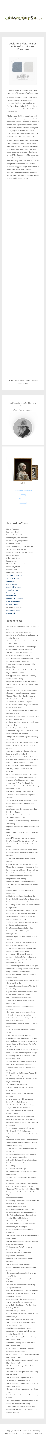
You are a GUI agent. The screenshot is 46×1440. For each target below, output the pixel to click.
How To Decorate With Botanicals (19, 1099)
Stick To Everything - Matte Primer (19, 546)
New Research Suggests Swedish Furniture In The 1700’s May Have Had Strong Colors (20, 931)
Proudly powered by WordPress (30, 1433)
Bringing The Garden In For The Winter (21, 681)
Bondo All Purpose (13, 587)
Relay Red (11, 169)
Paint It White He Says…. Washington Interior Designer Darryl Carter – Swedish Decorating (22, 1122)
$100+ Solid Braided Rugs (16, 1169)
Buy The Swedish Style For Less (18, 997)
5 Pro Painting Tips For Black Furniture (21, 1128)
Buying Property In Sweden (16, 1102)
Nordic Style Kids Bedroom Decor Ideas (21, 850)
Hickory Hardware (13, 610)
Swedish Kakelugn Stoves (16, 1206)
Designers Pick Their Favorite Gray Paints (22, 1183)
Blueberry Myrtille (23, 155)
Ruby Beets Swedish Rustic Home (19, 1319)
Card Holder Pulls (13, 601)
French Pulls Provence (14, 599)
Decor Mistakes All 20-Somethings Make (22, 742)
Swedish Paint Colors (21, 380)
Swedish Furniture (23, 11)
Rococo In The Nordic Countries (18, 632)
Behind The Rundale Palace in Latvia (20, 896)
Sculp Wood (11, 581)
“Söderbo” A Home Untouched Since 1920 (22, 1189)
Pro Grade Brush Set (14, 532)
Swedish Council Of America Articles (20, 881)
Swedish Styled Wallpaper (16, 1227)
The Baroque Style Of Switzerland (19, 1264)
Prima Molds (11, 596)
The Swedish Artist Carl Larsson (18, 1131)
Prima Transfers (12, 555)
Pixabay (23, 495)
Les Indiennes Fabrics (14, 1198)
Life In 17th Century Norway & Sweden (21, 838)
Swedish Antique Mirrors (15, 1311)
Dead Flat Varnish (13, 543)
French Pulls (11, 613)
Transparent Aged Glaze (16, 549)
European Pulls (12, 604)
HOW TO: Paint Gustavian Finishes (19, 1186)
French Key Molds (13, 567)
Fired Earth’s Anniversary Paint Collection (22, 1290)
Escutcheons (11, 561)
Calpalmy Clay (12, 590)
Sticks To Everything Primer (16, 541)
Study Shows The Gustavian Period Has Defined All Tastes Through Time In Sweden (21, 803)
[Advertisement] (25, 196)
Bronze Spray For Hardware (17, 538)
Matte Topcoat (12, 529)
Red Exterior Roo (13, 175)
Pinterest (23, 499)
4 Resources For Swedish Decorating (20, 1406)
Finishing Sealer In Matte (15, 535)
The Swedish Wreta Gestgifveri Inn (20, 1116)
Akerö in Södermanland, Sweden (19, 1328)
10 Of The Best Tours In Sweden (18, 1035)
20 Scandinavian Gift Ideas (16, 1084)
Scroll (14, 570)
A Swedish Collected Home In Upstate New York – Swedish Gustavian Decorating (21, 1163)
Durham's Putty (12, 584)
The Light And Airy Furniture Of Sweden (21, 690)
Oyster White (32, 90)
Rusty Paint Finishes (14, 572)
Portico (9, 570)
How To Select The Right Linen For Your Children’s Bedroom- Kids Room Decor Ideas (21, 844)
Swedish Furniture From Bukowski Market (22, 1140)
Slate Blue (19, 90)
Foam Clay (10, 593)
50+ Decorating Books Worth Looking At (22, 966)
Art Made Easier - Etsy (23, 490)
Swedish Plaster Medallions (17, 1218)
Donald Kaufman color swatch (26, 140)
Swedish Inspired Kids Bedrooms (19, 728)
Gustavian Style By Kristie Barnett (19, 792)
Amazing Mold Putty (14, 575)
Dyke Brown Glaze (13, 558)
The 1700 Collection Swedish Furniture (21, 1215)
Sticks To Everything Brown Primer (19, 552)
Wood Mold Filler (13, 578)
